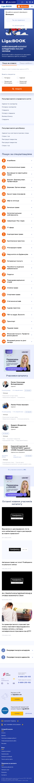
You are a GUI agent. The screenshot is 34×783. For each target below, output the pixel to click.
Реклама (3, 743)
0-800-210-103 (24, 677)
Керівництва (4, 754)
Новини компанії (6, 751)
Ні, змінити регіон (18, 25)
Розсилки (4, 772)
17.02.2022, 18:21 (6, 635)
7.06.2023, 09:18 (6, 568)
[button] (2, 2)
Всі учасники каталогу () (17, 469)
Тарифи (17, 699)
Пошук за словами (9, 63)
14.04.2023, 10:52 (7, 599)
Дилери (3, 735)
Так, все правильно (18, 20)
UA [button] (22, 2)
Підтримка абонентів (7, 767)
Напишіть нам (5, 769)
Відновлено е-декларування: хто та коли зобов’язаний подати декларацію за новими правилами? (16, 531)
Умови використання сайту (8, 740)
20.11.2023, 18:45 (6, 537)
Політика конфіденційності (8, 738)
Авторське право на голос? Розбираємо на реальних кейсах (17, 563)
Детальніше (28, 713)
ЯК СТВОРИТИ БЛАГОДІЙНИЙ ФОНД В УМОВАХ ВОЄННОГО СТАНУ (17, 594)
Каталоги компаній (6, 756)
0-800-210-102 (24, 682)
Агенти (3, 733)
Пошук (18, 89)
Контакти (4, 775)
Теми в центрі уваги (7, 759)
